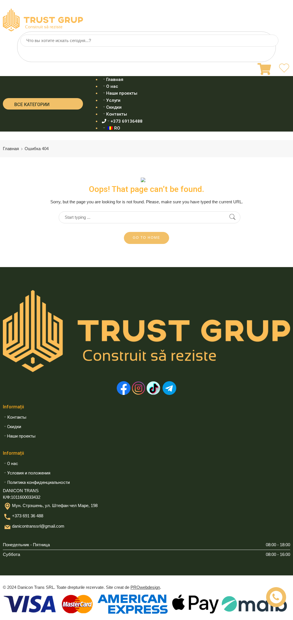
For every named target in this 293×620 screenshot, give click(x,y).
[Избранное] (280, 69)
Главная (114, 79)
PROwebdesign (145, 587)
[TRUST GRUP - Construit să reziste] (43, 20)
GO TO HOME (146, 238)
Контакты (116, 114)
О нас (112, 86)
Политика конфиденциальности (38, 482)
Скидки (114, 107)
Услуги (113, 100)
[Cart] (260, 69)
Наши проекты (121, 93)
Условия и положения (28, 473)
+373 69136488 (126, 121)
